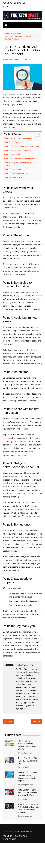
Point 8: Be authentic (12, 169)
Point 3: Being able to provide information (21, 146)
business (7, 438)
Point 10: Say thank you (14, 177)
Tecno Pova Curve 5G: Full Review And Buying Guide (28, 760)
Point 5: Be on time (12, 154)
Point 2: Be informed (12, 142)
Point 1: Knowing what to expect (17, 138)
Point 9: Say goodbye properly (16, 173)
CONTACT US (19, 3)
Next (35, 722)
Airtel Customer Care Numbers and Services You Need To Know (27, 792)
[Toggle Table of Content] (37, 135)
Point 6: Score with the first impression (20, 158)
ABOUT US (7, 3)
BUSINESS (27, 60)
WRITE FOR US (9, 839)
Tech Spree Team (11, 60)
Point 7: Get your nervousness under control (19, 164)
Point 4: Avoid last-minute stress (17, 150)
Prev (10, 722)
